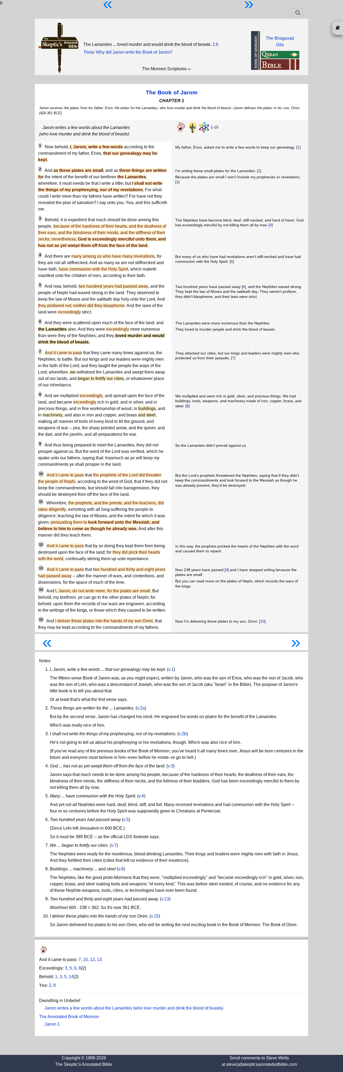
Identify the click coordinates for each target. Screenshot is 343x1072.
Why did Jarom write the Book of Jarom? (134, 52)
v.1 (171, 669)
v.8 (121, 869)
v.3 (170, 766)
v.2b (183, 733)
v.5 (126, 819)
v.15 (155, 916)
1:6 (215, 44)
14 (71, 976)
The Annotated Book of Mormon (69, 1016)
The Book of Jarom (171, 92)
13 (99, 959)
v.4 (141, 796)
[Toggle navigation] (298, 13)
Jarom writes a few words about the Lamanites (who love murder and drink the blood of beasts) (133, 1008)
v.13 (165, 899)
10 (262, 621)
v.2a (141, 708)
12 (92, 959)
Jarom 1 (52, 1024)
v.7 (114, 845)
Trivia (88, 52)
